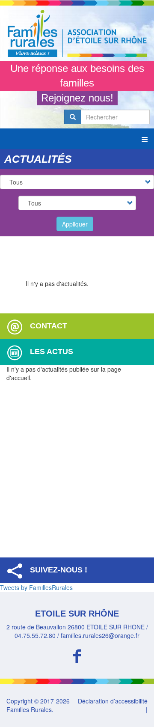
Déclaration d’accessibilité (113, 701)
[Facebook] (77, 655)
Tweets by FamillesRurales (36, 587)
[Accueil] (77, 33)
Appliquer (75, 224)
